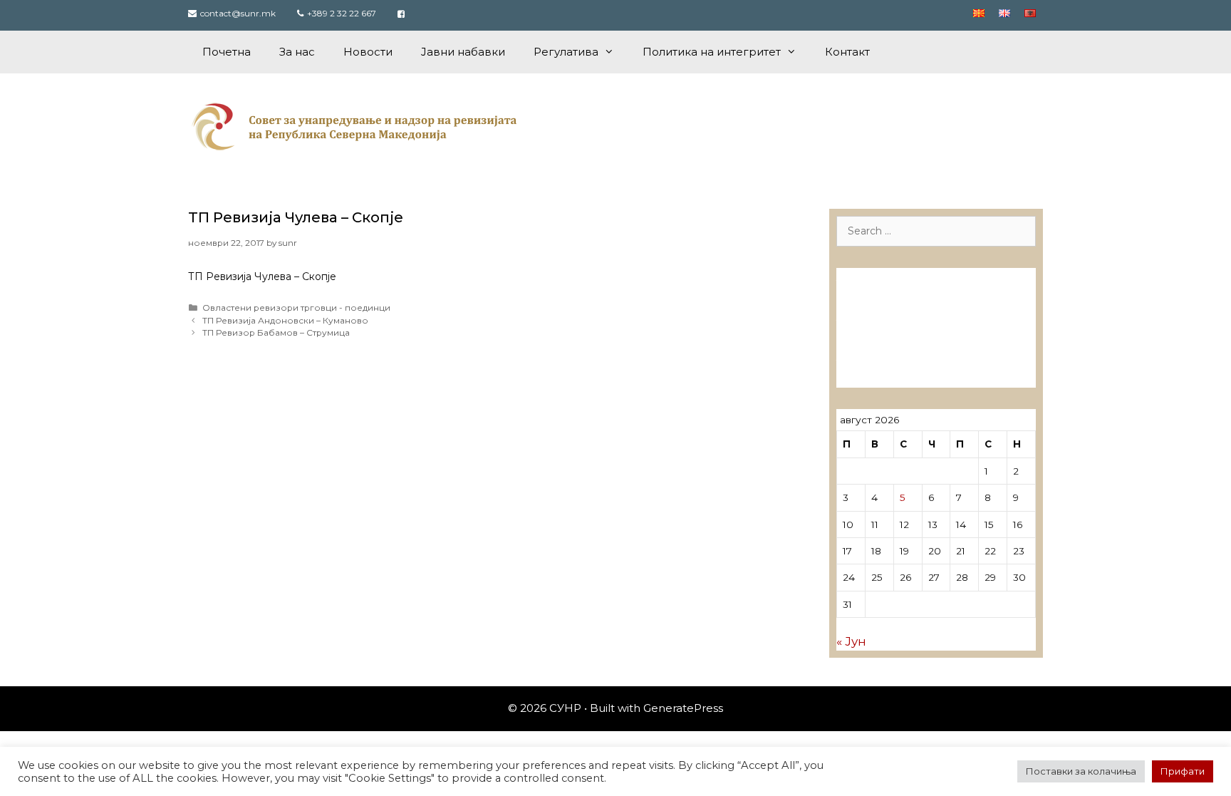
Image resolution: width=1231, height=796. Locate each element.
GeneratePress (683, 708)
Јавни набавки (463, 51)
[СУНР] (357, 126)
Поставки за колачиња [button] (1081, 771)
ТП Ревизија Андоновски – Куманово (285, 320)
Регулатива (566, 51)
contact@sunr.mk (238, 13)
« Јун (851, 641)
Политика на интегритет (712, 51)
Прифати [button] (1182, 771)
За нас (297, 51)
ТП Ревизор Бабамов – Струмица (276, 332)
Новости (368, 51)
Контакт (847, 51)
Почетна (226, 51)
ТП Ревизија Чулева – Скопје (295, 217)
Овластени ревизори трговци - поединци (296, 307)
